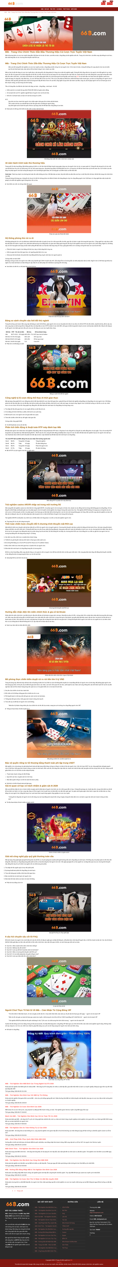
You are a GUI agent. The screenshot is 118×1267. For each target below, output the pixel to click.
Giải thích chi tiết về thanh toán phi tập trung (19, 783)
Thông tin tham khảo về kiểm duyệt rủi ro (18, 709)
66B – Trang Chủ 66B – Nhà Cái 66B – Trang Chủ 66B (46, 1244)
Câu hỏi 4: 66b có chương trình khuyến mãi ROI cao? (22, 952)
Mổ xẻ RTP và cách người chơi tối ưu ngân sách (20, 450)
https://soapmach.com (96, 1212)
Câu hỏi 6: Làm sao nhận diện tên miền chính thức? (21, 956)
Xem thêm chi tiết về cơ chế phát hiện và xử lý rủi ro (21, 266)
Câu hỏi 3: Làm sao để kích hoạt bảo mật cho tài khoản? (22, 950)
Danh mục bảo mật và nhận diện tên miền (18, 625)
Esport (64, 1235)
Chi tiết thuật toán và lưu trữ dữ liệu (17, 425)
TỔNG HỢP (65, 1226)
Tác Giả (64, 1219)
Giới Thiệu (65, 1244)
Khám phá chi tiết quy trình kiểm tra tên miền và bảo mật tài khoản (25, 109)
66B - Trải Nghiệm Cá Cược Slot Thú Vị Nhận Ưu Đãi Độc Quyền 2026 (31, 1179)
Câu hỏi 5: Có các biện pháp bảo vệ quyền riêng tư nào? (23, 954)
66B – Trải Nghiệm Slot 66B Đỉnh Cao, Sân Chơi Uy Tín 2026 (46, 1248)
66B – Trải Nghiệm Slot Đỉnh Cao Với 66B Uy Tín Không (26, 1095)
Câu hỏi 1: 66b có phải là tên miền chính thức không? (22, 946)
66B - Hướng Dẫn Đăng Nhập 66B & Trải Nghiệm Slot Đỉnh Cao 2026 (31, 1169)
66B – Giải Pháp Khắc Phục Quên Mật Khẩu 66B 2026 (25, 1139)
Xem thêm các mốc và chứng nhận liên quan (19, 184)
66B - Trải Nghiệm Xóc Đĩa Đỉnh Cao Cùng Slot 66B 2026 (26, 1160)
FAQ (63, 1213)
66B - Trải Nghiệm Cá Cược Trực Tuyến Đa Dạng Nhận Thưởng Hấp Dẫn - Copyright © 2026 (46, 1238)
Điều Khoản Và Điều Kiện (69, 1241)
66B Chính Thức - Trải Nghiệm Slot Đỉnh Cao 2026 (24, 1148)
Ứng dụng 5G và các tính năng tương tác (18, 521)
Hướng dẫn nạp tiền (68, 1229)
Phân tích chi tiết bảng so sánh (15, 343)
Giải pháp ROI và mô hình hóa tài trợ (17, 558)
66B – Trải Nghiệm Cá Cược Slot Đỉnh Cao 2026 (23, 1107)
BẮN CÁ (64, 1238)
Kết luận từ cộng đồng (13, 1029)
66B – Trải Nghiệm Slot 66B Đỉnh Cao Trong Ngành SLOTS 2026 (29, 1084)
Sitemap (59, 1262)
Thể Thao (65, 1248)
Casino (64, 1232)
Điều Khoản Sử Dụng (68, 1223)
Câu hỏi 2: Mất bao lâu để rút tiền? (16, 948)
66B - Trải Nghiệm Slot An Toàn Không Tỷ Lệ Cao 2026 (26, 1128)
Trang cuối (20, 1191)
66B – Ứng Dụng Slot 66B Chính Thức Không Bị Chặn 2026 (46, 1251)
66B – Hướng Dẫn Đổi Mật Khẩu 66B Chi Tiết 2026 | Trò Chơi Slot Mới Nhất (46, 1241)
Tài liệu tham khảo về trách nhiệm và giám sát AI (20, 802)
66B (77, 76)
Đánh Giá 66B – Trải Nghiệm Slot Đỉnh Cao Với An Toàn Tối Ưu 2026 (31, 1116)
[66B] (16, 3)
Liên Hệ (64, 1216)
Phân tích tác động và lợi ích (15, 882)
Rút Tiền (64, 1210)
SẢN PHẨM (65, 1207)
